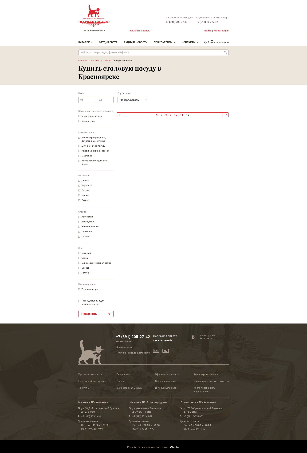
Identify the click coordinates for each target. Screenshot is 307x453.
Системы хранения (166, 381)
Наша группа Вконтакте (207, 337)
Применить (89, 314)
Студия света (108, 42)
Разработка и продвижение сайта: (148, 447)
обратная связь (124, 347)
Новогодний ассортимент (93, 381)
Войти (208, 30)
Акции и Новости (135, 42)
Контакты (189, 42)
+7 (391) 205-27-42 (176, 21)
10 (175, 114)
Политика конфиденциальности (133, 352)
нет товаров (221, 42)
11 (181, 114)
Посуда (121, 381)
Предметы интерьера (90, 374)
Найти (225, 52)
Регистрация (221, 30)
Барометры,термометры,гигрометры (214, 381)
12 (187, 114)
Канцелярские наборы (206, 374)
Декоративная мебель (129, 387)
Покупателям (163, 42)
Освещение (123, 374)
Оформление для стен (167, 374)
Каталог (84, 42)
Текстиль (83, 387)
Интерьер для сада (165, 387)
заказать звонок (140, 30)
